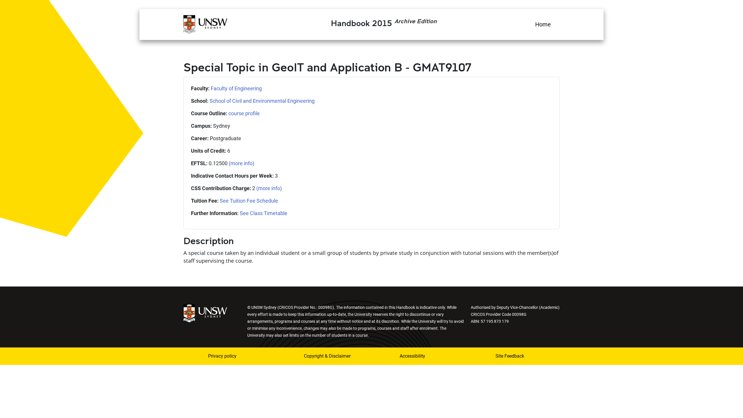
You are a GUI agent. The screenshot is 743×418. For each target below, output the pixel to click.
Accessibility (412, 356)
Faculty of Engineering (236, 88)
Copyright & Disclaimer (327, 356)
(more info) (241, 163)
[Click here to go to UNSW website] (205, 313)
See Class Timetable (263, 213)
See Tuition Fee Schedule (249, 201)
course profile (244, 113)
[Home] (205, 23)
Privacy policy (222, 356)
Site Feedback (509, 356)
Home (543, 24)
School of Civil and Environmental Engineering (262, 101)
